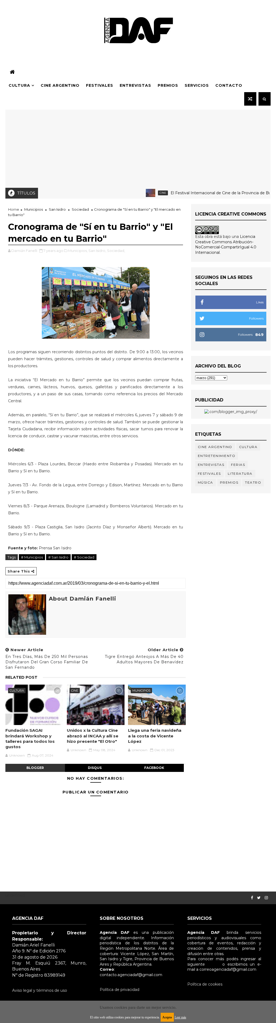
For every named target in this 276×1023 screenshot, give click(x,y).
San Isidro (57, 209)
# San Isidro (58, 557)
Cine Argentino (60, 85)
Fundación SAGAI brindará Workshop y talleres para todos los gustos (30, 738)
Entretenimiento (217, 456)
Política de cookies (204, 984)
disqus (95, 768)
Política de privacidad (119, 989)
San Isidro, (97, 250)
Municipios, (78, 250)
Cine (148, 193)
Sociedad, (116, 250)
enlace (213, 964)
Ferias (238, 465)
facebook (154, 768)
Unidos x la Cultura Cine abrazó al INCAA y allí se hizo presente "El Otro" (92, 736)
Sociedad (80, 209)
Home (13, 209)
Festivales (99, 85)
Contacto (228, 85)
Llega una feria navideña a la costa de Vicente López (154, 736)
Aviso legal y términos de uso (39, 990)
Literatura (240, 473)
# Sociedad (84, 557)
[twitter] (259, 898)
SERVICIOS (197, 85)
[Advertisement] (138, 147)
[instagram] (266, 898)
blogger (35, 768)
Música (205, 482)
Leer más (180, 1017)
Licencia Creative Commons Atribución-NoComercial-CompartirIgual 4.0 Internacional (225, 244)
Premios (168, 85)
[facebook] (252, 898)
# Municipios (32, 557)
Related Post (21, 677)
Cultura (19, 85)
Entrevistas (135, 85)
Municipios (33, 209)
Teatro (253, 482)
